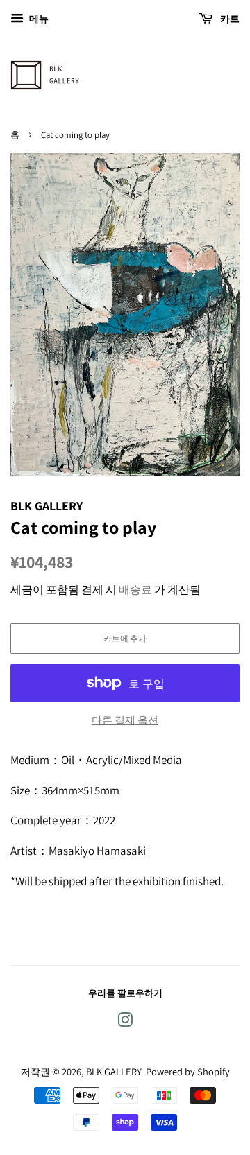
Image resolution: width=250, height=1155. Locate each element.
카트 (229, 18)
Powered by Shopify (188, 1071)
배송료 (135, 589)
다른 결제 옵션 (125, 720)
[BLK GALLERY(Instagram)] (125, 1022)
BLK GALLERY (113, 1071)
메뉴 (38, 18)
